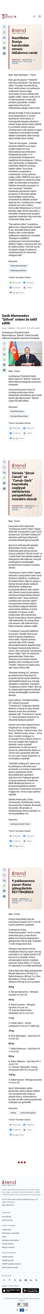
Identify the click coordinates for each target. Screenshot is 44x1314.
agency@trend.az (8, 1205)
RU (26, 1310)
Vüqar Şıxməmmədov (18, 266)
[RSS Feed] (36, 1280)
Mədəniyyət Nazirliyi (18, 271)
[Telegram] (25, 1280)
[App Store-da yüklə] (11, 1290)
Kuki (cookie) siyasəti (10, 1267)
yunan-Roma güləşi (28, 1113)
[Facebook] (9, 1280)
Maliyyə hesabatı (8, 1247)
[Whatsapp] (4, 1280)
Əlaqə (4, 1237)
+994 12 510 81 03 (8, 1202)
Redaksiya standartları (10, 1240)
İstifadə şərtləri (7, 1257)
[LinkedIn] (31, 1280)
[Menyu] (39, 16)
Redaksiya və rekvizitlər (10, 1233)
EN (17, 1310)
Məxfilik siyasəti (8, 1260)
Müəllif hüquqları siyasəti (11, 1264)
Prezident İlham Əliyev (19, 416)
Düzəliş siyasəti (7, 1244)
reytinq (13, 1113)
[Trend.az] (9, 16)
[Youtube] (20, 1280)
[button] (4, 27)
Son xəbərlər (6, 1217)
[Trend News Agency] (9, 1183)
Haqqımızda (6, 1230)
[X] (15, 1280)
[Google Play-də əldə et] (30, 1290)
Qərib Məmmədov (17, 411)
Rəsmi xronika (7, 1220)
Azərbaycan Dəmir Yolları (20, 824)
